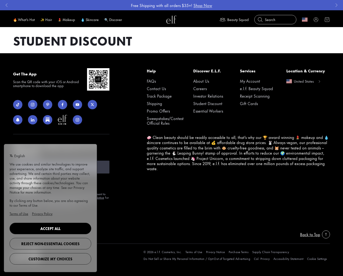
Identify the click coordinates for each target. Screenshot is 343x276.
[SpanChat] (17, 119)
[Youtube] (77, 104)
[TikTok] (17, 104)
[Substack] (47, 119)
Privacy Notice (215, 252)
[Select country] (305, 19)
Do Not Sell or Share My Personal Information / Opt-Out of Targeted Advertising (197, 258)
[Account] (316, 19)
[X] (92, 104)
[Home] (171, 19)
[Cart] (327, 19)
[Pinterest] (47, 104)
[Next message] (336, 5)
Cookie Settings (317, 258)
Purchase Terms (238, 252)
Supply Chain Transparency (270, 252)
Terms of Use (194, 252)
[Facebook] (62, 104)
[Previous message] (6, 5)
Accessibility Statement (288, 258)
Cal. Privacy (262, 258)
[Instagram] (32, 104)
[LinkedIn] (32, 119)
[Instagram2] (77, 119)
